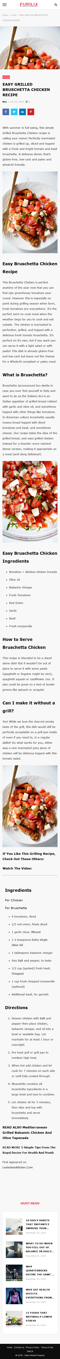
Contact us (19, 1347)
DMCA (30, 1351)
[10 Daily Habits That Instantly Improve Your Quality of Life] (14, 1226)
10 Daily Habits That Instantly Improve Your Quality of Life (38, 1224)
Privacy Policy (32, 1347)
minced (35, 932)
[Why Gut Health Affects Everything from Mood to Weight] (14, 1295)
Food (14, 15)
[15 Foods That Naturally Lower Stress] (14, 1318)
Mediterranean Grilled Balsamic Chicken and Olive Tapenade (27, 1132)
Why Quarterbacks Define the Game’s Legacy (39, 1270)
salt (20, 960)
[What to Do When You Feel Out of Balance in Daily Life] (14, 1249)
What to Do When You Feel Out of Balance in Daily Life (39, 1247)
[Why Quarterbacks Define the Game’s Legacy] (14, 1272)
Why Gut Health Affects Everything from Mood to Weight (39, 1294)
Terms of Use (47, 1347)
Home (5, 15)
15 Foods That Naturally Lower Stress (39, 1316)
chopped (18, 973)
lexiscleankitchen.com (17, 1167)
